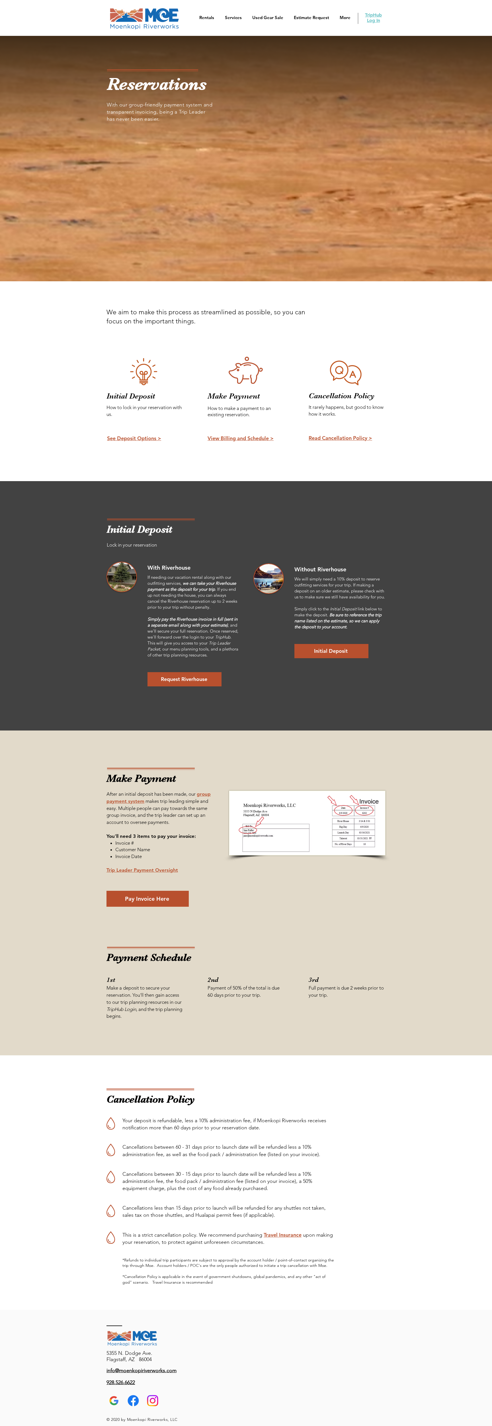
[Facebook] (133, 1400)
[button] (205, 17)
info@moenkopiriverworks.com (141, 1370)
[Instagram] (152, 1400)
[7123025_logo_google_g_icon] (113, 1400)
